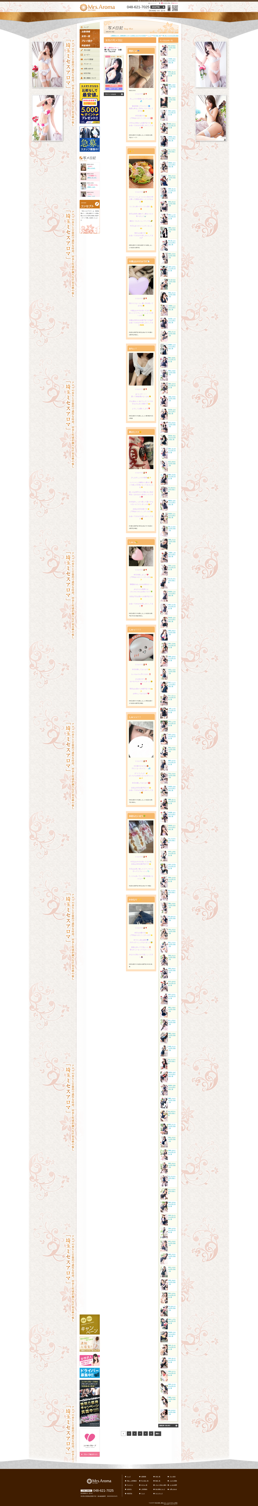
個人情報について (160, 1489)
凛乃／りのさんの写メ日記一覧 (172, 1269)
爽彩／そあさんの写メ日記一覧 (172, 1009)
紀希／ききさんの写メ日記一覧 (172, 1256)
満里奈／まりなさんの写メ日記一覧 (172, 164)
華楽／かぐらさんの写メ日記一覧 (172, 1373)
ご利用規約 (144, 1489)
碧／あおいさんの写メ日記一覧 (172, 1308)
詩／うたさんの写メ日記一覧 (172, 840)
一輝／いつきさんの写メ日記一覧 (172, 710)
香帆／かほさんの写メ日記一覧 (172, 905)
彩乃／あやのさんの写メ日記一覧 (172, 983)
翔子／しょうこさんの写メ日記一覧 (172, 684)
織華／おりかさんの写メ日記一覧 (172, 762)
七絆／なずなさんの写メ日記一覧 (172, 268)
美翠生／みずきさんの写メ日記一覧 (172, 1074)
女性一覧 (157, 1476)
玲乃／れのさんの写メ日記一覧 (172, 424)
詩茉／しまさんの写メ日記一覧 (172, 671)
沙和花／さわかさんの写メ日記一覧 (172, 138)
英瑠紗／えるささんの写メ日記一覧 (172, 346)
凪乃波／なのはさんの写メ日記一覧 (172, 411)
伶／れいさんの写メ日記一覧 (172, 580)
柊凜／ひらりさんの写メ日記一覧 (172, 125)
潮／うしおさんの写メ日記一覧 (172, 528)
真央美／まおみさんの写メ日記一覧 (172, 619)
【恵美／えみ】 (91, 196)
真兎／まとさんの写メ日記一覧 (172, 294)
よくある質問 (173, 1485)
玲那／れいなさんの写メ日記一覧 (172, 1217)
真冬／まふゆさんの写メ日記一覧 (172, 450)
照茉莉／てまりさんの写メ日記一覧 (172, 593)
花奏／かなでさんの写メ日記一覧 (172, 385)
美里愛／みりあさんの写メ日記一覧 (172, 814)
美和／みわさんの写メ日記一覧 (172, 970)
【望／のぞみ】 (91, 168)
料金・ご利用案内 (132, 1481)
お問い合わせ (173, 1489)
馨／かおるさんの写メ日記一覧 (172, 1412)
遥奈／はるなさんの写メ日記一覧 (172, 112)
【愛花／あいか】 (92, 177)
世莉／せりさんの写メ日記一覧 (172, 177)
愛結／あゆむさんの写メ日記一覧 (172, 359)
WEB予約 (156, 7)
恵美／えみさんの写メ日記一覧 (172, 99)
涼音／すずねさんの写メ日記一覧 (172, 866)
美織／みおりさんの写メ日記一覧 (172, 1152)
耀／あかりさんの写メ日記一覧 (172, 918)
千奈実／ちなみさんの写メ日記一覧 (172, 60)
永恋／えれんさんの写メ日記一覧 (172, 736)
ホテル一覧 (144, 1485)
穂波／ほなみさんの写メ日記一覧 (172, 1204)
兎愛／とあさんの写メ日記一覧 (172, 86)
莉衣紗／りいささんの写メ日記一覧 (172, 515)
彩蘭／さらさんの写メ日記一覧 (172, 541)
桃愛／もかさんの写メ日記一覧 (172, 1100)
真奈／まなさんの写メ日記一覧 (172, 1139)
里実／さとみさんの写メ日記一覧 (172, 1386)
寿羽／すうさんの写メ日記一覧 (172, 333)
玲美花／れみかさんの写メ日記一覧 (172, 788)
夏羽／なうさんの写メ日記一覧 (172, 1126)
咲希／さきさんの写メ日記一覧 (172, 255)
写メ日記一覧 (144, 1481)
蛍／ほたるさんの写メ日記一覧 (172, 281)
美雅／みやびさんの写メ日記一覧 (172, 658)
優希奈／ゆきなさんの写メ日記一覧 (172, 502)
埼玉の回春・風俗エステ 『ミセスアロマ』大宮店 (166, 1502)
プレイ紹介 (173, 1476)
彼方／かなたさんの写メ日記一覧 (172, 996)
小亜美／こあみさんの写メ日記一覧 (172, 554)
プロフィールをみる (110, 94)
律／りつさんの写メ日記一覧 (172, 892)
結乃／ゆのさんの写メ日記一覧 (172, 463)
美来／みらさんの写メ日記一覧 (172, 203)
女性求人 (129, 1489)
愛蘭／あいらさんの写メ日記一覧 (172, 801)
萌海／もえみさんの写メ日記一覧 (172, 879)
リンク (143, 1493)
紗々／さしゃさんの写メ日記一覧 (172, 697)
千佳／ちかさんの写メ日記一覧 (172, 775)
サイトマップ (153, 3)
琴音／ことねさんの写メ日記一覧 (172, 723)
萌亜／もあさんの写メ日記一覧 (172, 1035)
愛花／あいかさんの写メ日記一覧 (172, 73)
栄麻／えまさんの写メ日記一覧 (172, 1399)
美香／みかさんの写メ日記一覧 (172, 1165)
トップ (129, 1476)
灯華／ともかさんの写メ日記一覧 (172, 567)
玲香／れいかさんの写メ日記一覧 (172, 190)
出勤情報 (143, 1476)
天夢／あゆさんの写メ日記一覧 (172, 1282)
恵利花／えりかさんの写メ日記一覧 (172, 827)
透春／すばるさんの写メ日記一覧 (172, 476)
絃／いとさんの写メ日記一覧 (172, 1191)
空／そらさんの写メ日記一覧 (172, 1178)
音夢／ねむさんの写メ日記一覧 (172, 632)
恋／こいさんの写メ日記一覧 (172, 151)
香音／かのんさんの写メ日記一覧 (172, 1295)
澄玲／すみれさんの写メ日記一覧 (172, 645)
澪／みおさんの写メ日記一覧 (172, 489)
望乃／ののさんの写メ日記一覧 (172, 1243)
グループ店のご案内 (160, 1485)
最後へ (158, 1433)
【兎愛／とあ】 (91, 187)
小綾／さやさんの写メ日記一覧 (172, 398)
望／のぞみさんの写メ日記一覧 (172, 47)
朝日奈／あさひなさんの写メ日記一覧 (172, 437)
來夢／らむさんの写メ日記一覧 (172, 229)
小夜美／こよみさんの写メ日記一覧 (172, 307)
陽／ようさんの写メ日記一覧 (172, 1061)
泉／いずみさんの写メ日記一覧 (172, 1022)
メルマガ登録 (173, 1481)
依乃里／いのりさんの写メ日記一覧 (172, 320)
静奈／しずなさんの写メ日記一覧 (172, 1321)
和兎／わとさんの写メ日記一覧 (172, 957)
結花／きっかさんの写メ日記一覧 (172, 1347)
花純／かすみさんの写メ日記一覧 (172, 1230)
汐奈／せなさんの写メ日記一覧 (172, 931)
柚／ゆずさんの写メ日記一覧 (172, 1113)
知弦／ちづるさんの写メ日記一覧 (172, 606)
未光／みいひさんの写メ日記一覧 (172, 1360)
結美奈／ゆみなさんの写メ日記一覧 (172, 1087)
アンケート (130, 1485)
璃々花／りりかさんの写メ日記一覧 (172, 242)
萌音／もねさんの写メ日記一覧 (172, 372)
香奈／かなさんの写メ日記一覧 (172, 749)
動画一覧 (157, 1481)
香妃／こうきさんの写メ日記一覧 (172, 216)
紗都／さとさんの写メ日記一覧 (172, 1048)
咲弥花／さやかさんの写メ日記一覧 (172, 1334)
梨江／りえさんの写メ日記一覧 (172, 944)
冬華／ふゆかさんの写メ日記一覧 (172, 853)
